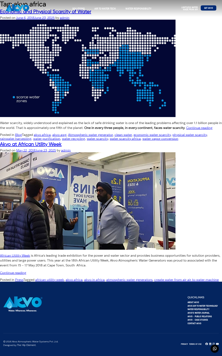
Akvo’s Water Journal (198, 312)
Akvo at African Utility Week (31, 144)
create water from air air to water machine (186, 280)
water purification (46, 139)
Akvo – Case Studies (198, 319)
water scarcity (97, 139)
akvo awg (59, 135)
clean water (123, 135)
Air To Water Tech (105, 8)
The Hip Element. (26, 345)
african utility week (49, 280)
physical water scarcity (189, 135)
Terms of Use (195, 344)
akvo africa (42, 135)
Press (19, 280)
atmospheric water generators (129, 280)
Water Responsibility (138, 8)
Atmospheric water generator (90, 135)
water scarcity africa (125, 139)
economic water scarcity (152, 135)
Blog (18, 135)
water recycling (73, 139)
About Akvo (193, 302)
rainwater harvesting (16, 139)
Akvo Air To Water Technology (203, 305)
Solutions (78, 8)
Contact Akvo (194, 323)
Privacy (184, 344)
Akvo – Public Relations (200, 316)
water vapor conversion (160, 139)
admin (64, 18)
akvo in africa (94, 280)
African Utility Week (15, 255)
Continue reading (199, 128)
